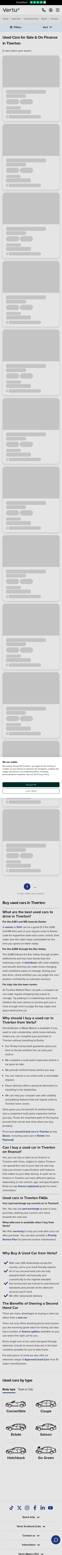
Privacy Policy (43, 774)
